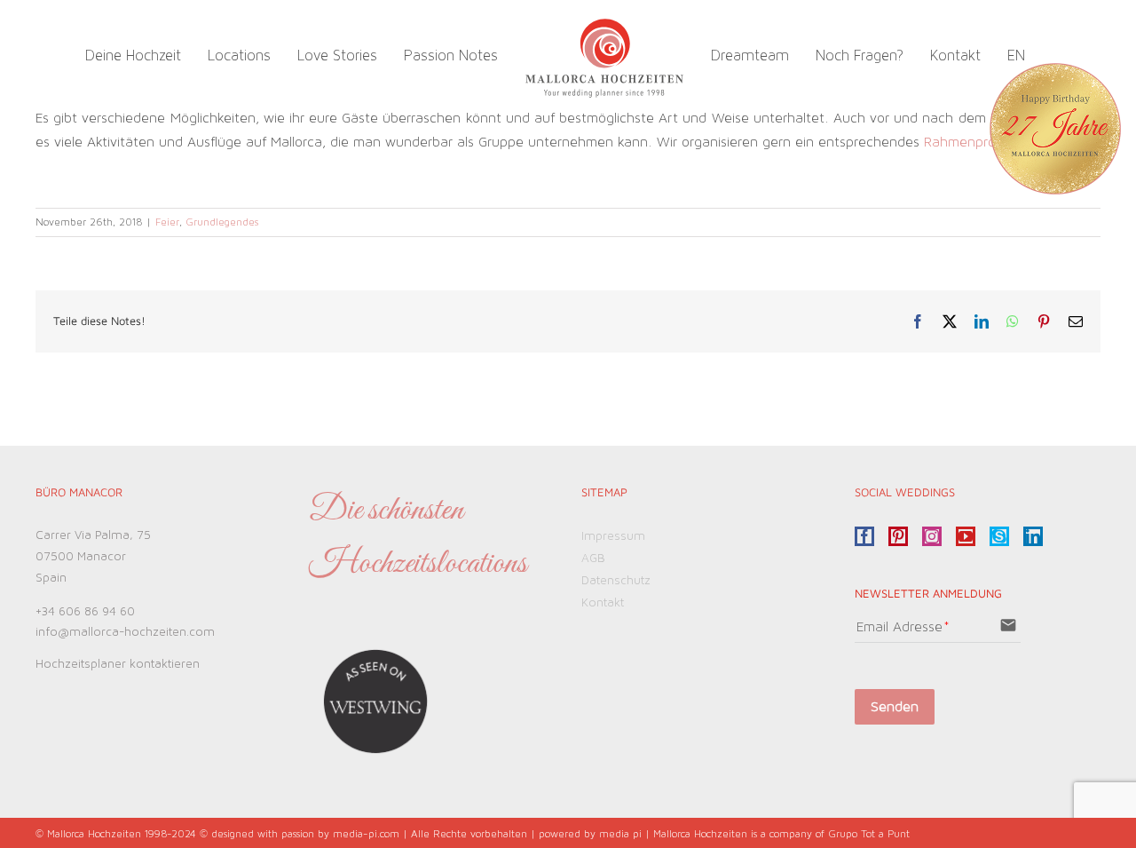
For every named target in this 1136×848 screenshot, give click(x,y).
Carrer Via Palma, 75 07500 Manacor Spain (93, 556)
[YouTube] (965, 536)
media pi (620, 833)
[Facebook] (864, 536)
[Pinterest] (898, 536)
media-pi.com (366, 833)
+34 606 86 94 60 (85, 612)
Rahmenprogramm (981, 142)
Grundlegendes (221, 222)
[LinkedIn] (1033, 536)
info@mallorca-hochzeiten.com (125, 632)
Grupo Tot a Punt (869, 833)
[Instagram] (932, 536)
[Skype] (999, 536)
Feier (167, 222)
